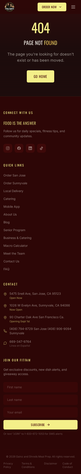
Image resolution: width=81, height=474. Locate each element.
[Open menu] (73, 7)
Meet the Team (14, 253)
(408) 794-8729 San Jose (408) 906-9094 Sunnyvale (40, 331)
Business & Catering (17, 238)
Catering (9, 199)
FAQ (6, 269)
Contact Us (11, 261)
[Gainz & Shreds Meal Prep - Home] (9, 7)
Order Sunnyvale (15, 183)
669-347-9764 (20, 341)
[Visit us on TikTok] (41, 148)
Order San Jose (14, 175)
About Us (10, 214)
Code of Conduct (67, 465)
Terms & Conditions (28, 465)
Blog (6, 222)
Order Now (49, 7)
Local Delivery (13, 191)
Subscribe (38, 424)
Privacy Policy (8, 465)
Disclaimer (50, 463)
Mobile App (11, 206)
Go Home (41, 76)
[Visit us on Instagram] (7, 148)
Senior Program (14, 230)
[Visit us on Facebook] (19, 148)
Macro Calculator (15, 245)
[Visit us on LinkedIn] (30, 148)
